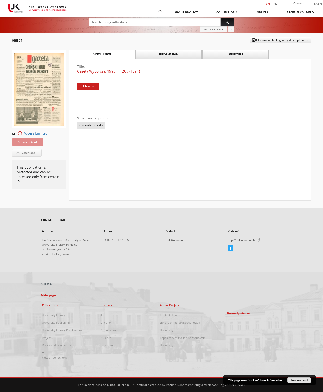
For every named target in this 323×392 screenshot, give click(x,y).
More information (271, 380)
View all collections (54, 358)
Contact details (170, 315)
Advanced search (213, 29)
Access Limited (36, 133)
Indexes (262, 12)
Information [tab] (168, 54)
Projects (47, 338)
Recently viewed (300, 12)
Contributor (108, 330)
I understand (299, 380)
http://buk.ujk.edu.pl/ (242, 240)
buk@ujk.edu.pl (176, 240)
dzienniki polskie (91, 125)
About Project (186, 12)
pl (275, 3)
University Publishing (56, 323)
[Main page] (159, 12)
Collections (226, 12)
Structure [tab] (235, 54)
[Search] (227, 22)
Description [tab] (102, 54)
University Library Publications (62, 330)
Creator (106, 323)
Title (104, 315)
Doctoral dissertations (57, 345)
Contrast (299, 3)
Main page (48, 295)
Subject (106, 338)
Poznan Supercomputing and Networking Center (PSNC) (205, 385)
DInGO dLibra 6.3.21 (121, 385)
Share (318, 4)
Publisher (107, 345)
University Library (53, 315)
